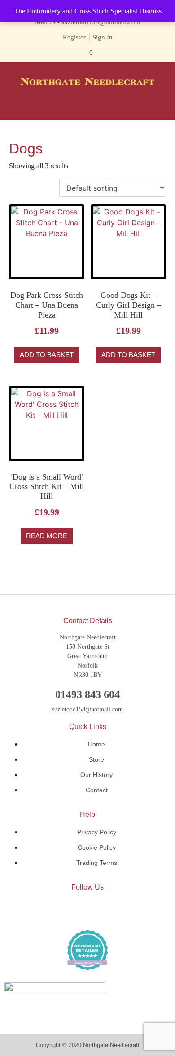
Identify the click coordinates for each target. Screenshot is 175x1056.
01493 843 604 (87, 694)
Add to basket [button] (47, 354)
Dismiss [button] (150, 11)
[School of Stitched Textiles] (87, 950)
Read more (46, 536)
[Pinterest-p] (114, 910)
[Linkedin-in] (87, 910)
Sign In (102, 37)
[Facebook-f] (60, 910)
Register (74, 37)
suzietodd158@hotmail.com (87, 709)
